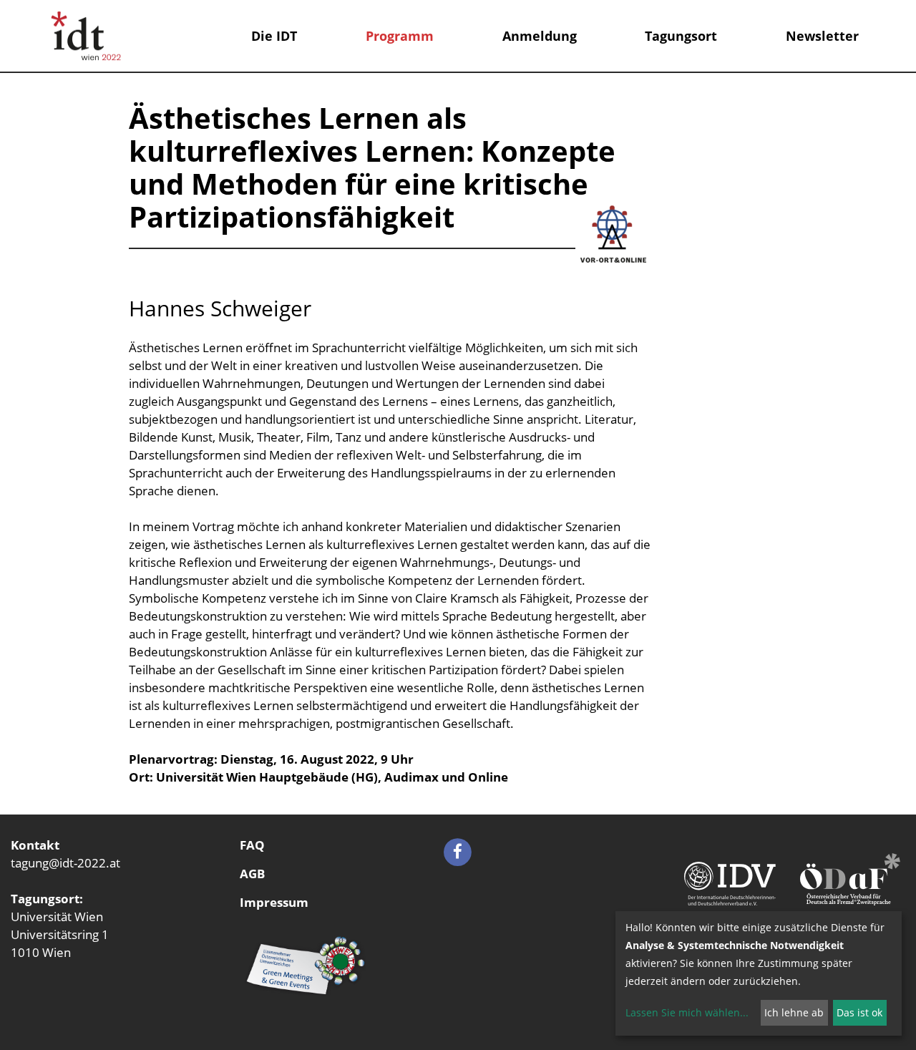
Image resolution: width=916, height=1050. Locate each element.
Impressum (274, 902)
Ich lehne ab (794, 1012)
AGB (252, 873)
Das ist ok (859, 1012)
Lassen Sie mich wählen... (687, 1012)
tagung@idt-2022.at (65, 863)
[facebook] (458, 850)
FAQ (252, 845)
